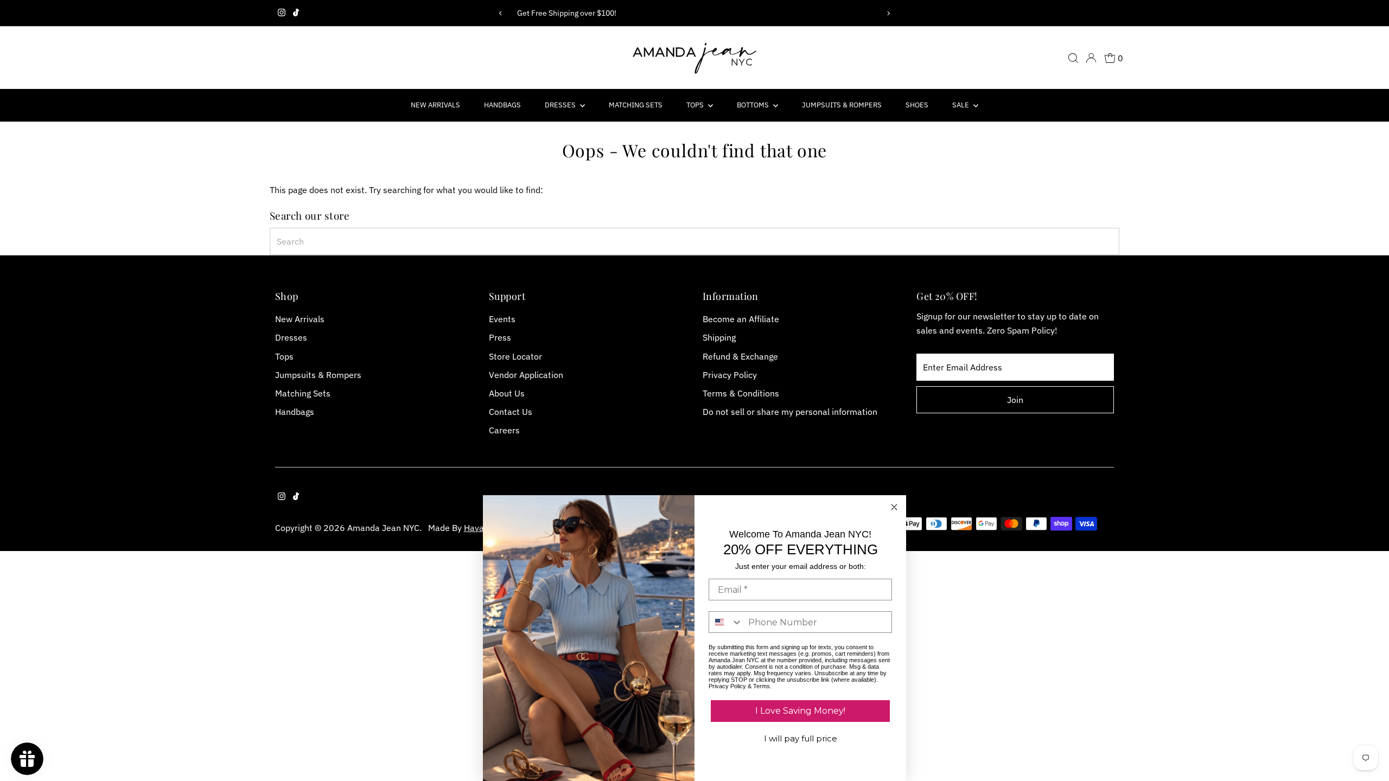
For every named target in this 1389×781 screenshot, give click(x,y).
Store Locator (515, 356)
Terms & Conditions (741, 393)
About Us (507, 393)
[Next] (888, 13)
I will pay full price (800, 738)
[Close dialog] (894, 507)
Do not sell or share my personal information (790, 411)
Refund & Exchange (740, 356)
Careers (504, 430)
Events (502, 318)
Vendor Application (526, 374)
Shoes (917, 105)
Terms (761, 686)
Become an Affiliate (741, 318)
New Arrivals (435, 105)
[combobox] (695, 241)
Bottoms (753, 105)
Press (500, 337)
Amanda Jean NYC (383, 527)
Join (1015, 399)
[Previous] (501, 13)
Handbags (502, 105)
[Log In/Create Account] (1091, 58)
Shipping (719, 337)
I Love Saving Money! (800, 711)
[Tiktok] (296, 13)
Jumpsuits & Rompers (842, 105)
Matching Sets (635, 105)
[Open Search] (1073, 58)
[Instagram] (281, 13)
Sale (961, 105)
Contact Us (510, 411)
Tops (695, 105)
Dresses (561, 105)
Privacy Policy (730, 374)
